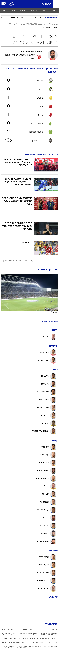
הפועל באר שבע (49, 634)
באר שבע (22, 18)
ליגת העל (27, 638)
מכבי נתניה (53, 643)
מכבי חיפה (12, 18)
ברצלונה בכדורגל (9, 630)
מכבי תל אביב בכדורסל (48, 647)
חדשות (45, 10)
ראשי (54, 10)
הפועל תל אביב (38, 638)
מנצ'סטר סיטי (33, 647)
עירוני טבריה (22, 647)
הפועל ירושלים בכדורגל (28, 634)
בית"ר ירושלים (28, 630)
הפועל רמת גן (51, 638)
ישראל (54, 312)
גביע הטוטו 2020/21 (38, 24)
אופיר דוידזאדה (50, 28)
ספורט (46, 3)
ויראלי (13, 10)
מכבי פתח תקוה (36, 643)
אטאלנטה (53, 630)
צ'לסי (14, 647)
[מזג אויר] (11, 4)
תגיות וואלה (51, 624)
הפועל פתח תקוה (8, 634)
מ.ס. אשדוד (17, 638)
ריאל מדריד (7, 647)
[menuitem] (45, 10)
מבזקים (34, 10)
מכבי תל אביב (35, 18)
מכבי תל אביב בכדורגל (13, 643)
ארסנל (41, 630)
